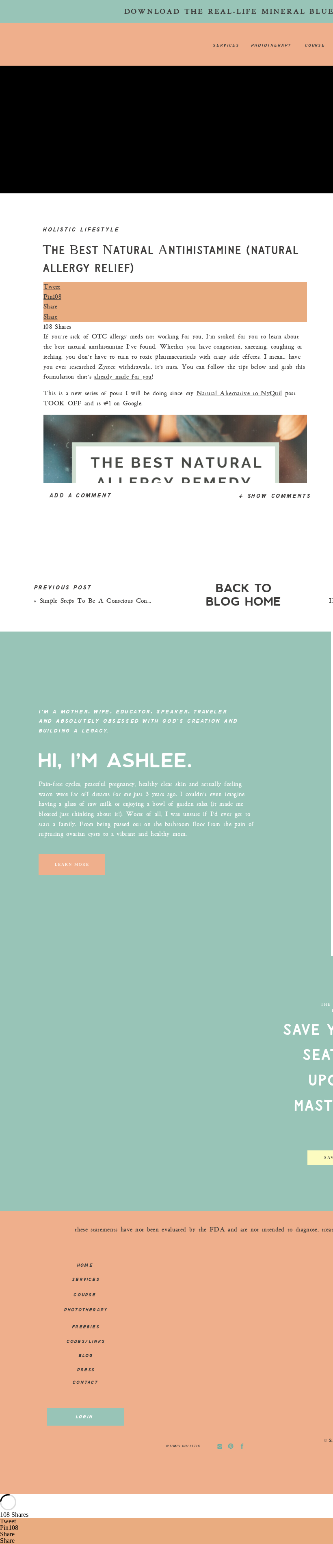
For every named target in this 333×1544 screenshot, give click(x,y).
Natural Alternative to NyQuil (239, 393)
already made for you (123, 376)
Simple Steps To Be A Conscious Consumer (101, 600)
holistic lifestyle (81, 230)
